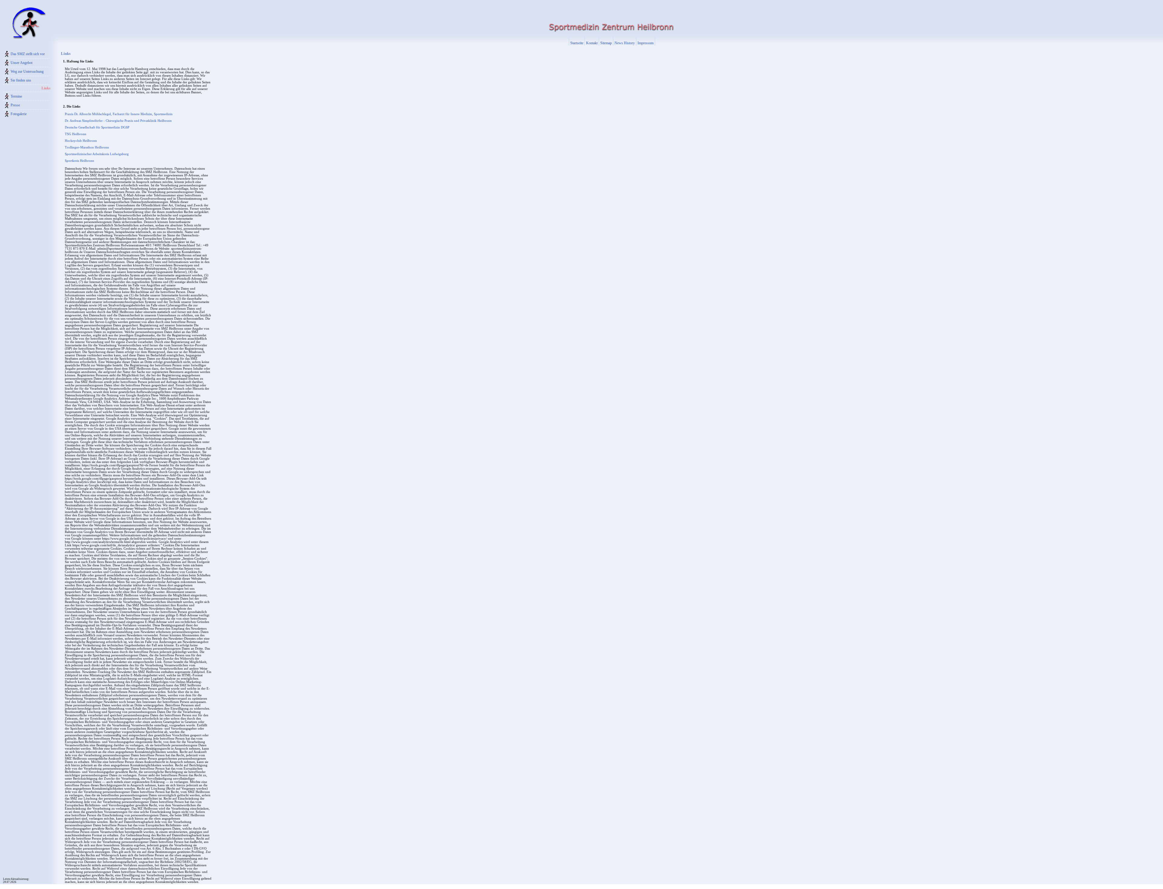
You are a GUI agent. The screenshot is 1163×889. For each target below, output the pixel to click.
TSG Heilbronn (75, 134)
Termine (16, 96)
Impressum (646, 43)
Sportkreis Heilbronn (79, 160)
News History (625, 43)
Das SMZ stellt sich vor (28, 54)
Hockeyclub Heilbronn (81, 140)
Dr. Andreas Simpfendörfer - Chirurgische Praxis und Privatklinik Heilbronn (118, 120)
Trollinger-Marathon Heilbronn (87, 147)
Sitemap (606, 43)
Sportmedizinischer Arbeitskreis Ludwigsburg (97, 154)
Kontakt (592, 43)
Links (46, 88)
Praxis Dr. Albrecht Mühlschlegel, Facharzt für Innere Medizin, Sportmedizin (119, 114)
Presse (15, 105)
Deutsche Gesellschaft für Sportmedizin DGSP (97, 127)
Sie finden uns (21, 80)
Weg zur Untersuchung (27, 71)
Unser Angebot (21, 63)
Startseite (576, 43)
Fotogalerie (19, 114)
